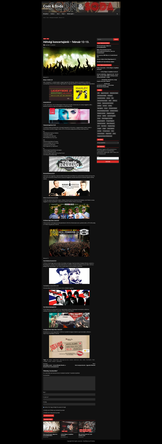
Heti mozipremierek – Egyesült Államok (85, 364)
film (112, 98)
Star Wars (104, 126)
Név (44, 392)
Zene (58, 13)
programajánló (101, 121)
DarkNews (85, 441)
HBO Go (115, 100)
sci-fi (99, 126)
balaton (50, 359)
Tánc (112, 131)
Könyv (63, 13)
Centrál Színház (101, 98)
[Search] (117, 14)
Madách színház (101, 113)
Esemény (89, 429)
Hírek (45, 431)
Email (98, 156)
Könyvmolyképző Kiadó (103, 110)
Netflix (104, 115)
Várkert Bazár (101, 133)
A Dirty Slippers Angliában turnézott (69, 427)
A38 (47, 359)
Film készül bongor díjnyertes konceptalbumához (51, 427)
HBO (110, 100)
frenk (93, 359)
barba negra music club (64, 359)
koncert (105, 105)
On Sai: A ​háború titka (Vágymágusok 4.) (106, 59)
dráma (108, 98)
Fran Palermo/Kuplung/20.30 (49, 307)
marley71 (54, 361)
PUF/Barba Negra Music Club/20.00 (51, 220)
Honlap (45, 402)
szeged (99, 128)
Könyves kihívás (113, 108)
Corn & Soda (53, 6)
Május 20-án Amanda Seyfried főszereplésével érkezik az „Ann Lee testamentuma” (106, 51)
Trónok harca (106, 131)
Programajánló (85, 431)
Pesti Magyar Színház (107, 118)
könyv (105, 108)
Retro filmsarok (110, 123)
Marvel (99, 115)
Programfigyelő (110, 121)
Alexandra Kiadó (114, 93)
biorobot (71, 359)
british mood (76, 359)
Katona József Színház (108, 103)
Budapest (85, 429)
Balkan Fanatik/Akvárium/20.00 (50, 197)
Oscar (99, 118)
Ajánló (45, 38)
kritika (110, 105)
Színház (52, 13)
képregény (100, 108)
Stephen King (111, 126)
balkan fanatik (56, 359)
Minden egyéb (70, 13)
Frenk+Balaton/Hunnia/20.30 (49, 260)
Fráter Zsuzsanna (101, 67)
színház (99, 131)
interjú (99, 103)
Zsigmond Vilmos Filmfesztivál (105, 136)
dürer (81, 359)
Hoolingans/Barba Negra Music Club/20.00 (52, 329)
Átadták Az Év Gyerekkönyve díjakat (105, 61)
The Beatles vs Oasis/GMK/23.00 (51, 285)
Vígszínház (108, 133)
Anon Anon (47, 45)
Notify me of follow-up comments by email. (54, 410)
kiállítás (99, 105)
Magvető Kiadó (110, 113)
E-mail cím (46, 397)
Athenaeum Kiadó (102, 95)
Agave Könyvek (104, 93)
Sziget (104, 128)
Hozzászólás (46, 375)
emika (84, 359)
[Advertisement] (81, 28)
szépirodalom (110, 128)
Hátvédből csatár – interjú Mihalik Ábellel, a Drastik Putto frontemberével (54, 365)
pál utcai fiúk (59, 361)
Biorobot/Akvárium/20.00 (49, 173)
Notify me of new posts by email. (52, 412)
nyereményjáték (111, 115)
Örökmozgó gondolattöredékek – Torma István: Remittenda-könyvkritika (105, 85)
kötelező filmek (114, 110)
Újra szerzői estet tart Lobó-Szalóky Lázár (87, 427)
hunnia (49, 361)
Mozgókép (45, 13)
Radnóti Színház (101, 123)
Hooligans (45, 361)
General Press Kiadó (102, 100)
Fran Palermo (88, 359)
